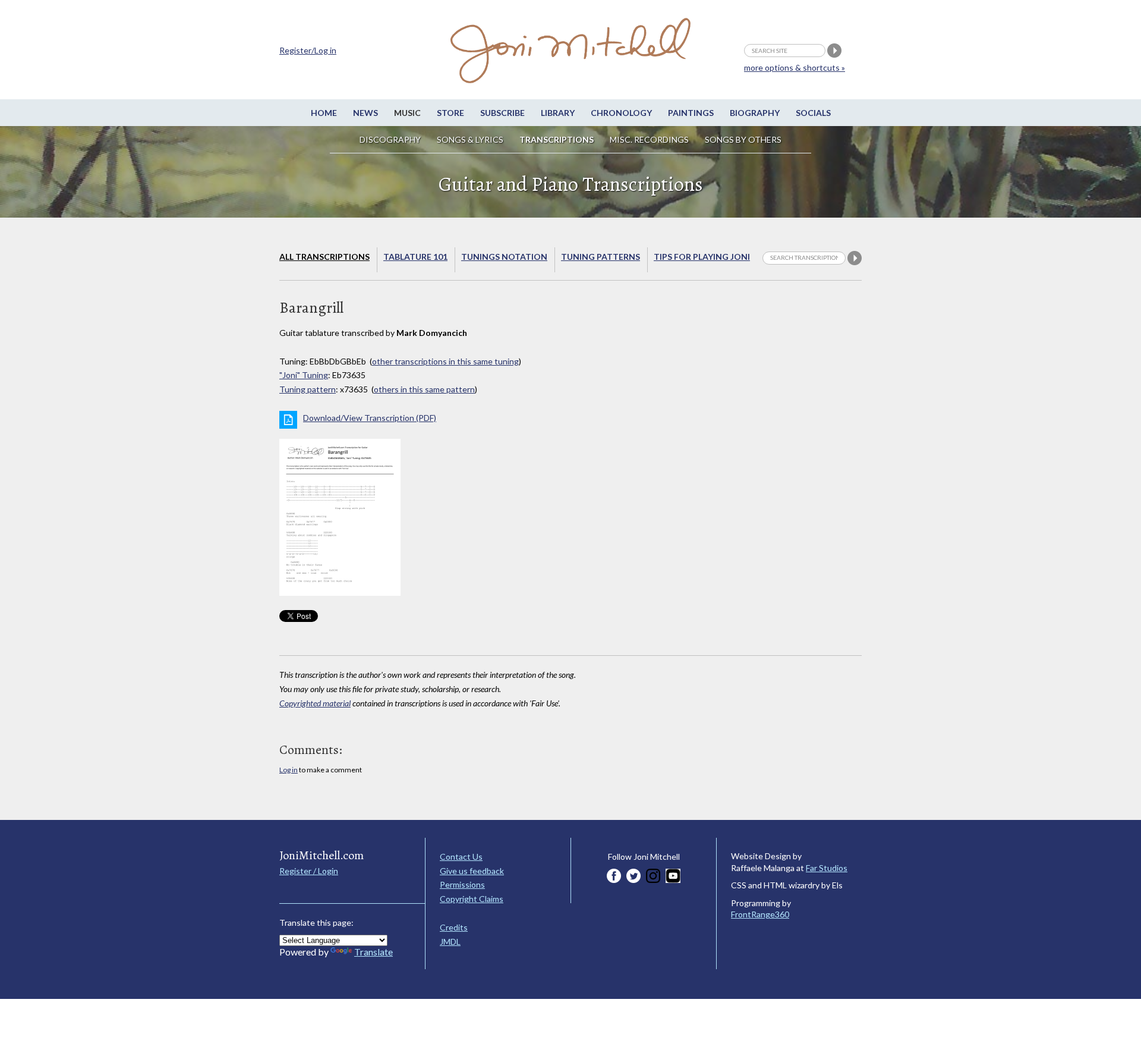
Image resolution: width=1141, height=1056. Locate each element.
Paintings (691, 113)
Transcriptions (556, 139)
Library (558, 113)
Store (450, 113)
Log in (288, 769)
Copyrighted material (315, 703)
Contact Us (461, 856)
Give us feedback (472, 871)
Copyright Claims (471, 899)
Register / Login (308, 871)
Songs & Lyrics (470, 139)
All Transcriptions (324, 257)
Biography (755, 113)
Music (407, 113)
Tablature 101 (415, 257)
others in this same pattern (424, 389)
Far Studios (826, 868)
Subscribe (502, 113)
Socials (813, 113)
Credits (454, 927)
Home (324, 113)
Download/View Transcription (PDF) (369, 418)
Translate (373, 951)
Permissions (462, 884)
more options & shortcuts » (794, 67)
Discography (390, 139)
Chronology (621, 113)
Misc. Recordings (650, 139)
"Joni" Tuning (303, 375)
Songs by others (743, 139)
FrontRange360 (760, 914)
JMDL (450, 941)
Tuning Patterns (600, 257)
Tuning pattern (307, 389)
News (365, 113)
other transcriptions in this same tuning (445, 361)
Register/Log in (307, 50)
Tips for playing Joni (702, 257)
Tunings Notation (504, 257)
